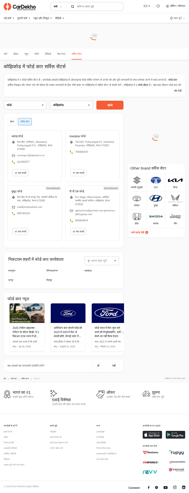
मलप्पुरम (11, 270)
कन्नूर (10, 280)
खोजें (109, 105)
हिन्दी (146, 6)
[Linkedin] (183, 488)
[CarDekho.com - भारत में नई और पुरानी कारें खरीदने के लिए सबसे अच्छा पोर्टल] (20, 7)
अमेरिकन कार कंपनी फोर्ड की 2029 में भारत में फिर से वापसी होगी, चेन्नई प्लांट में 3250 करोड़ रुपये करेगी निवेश (68, 336)
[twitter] (156, 488)
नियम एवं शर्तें (9, 442)
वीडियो (48, 53)
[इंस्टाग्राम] (174, 488)
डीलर (15, 53)
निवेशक (7, 459)
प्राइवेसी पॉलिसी (10, 448)
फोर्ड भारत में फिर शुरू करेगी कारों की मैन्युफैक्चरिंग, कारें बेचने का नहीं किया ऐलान (108, 332)
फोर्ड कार (172, 79)
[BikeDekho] (150, 452)
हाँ (98, 365)
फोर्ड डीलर (143, 85)
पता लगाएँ (22, 173)
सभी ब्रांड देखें (137, 232)
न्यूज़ (26, 53)
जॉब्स (6, 437)
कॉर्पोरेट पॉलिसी (10, 453)
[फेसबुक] (149, 488)
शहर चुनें (178, 18)
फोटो (37, 53)
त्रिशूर (49, 280)
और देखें (177, 90)
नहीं (114, 365)
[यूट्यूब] (166, 488)
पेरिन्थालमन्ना (52, 270)
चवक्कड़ (88, 270)
